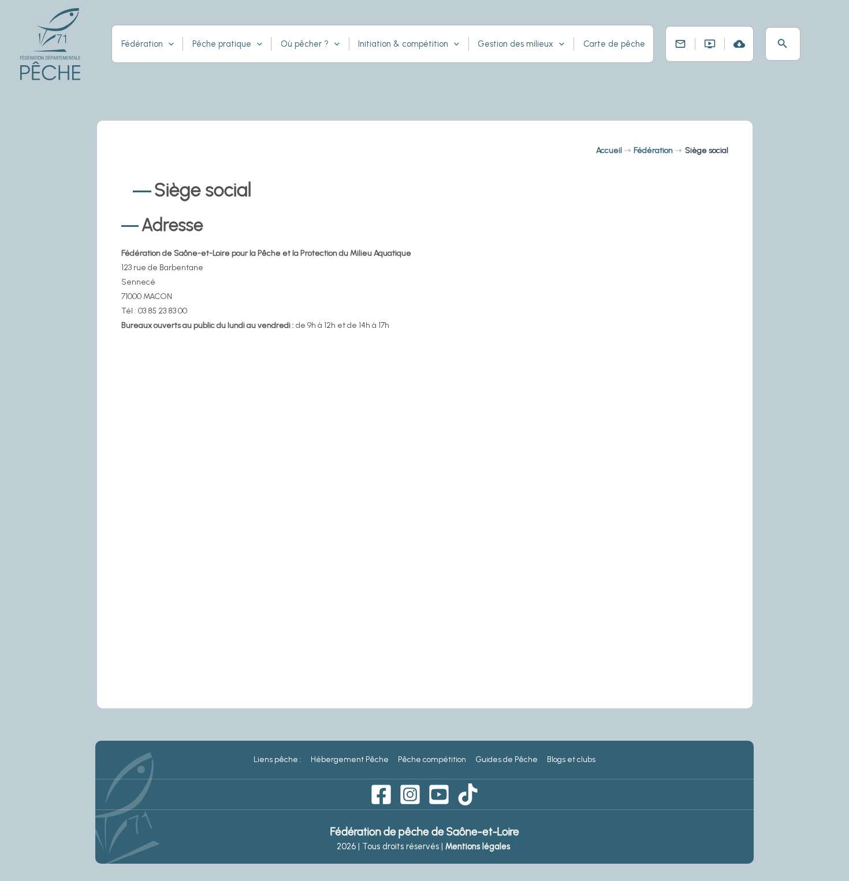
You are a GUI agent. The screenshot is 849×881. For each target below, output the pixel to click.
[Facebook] (381, 794)
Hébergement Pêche (350, 759)
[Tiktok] (468, 794)
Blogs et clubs (571, 759)
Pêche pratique (221, 44)
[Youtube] (439, 794)
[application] (168, 44)
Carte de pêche (614, 44)
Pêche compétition (432, 759)
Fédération (142, 44)
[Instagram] (410, 794)
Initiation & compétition (403, 44)
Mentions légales (478, 846)
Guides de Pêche (506, 759)
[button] (782, 44)
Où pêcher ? (305, 44)
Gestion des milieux (515, 44)
